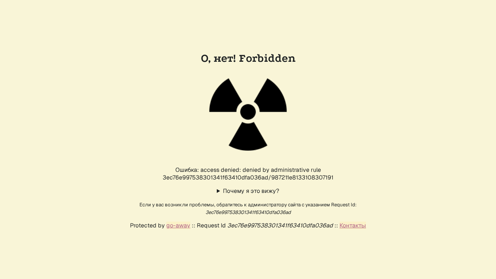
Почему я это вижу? (251, 191)
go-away (178, 225)
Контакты (353, 225)
